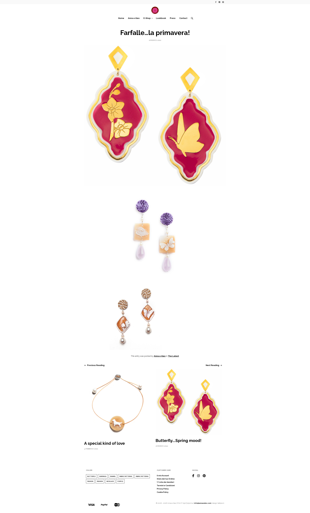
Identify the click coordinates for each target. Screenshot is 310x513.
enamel (113, 476)
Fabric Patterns (125, 476)
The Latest (173, 356)
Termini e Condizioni (166, 485)
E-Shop (147, 18)
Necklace (110, 481)
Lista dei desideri (166, 482)
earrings (102, 476)
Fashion (90, 481)
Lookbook (161, 18)
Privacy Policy (163, 489)
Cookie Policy (162, 492)
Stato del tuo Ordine (166, 479)
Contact (183, 18)
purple (120, 481)
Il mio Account (163, 476)
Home (121, 18)
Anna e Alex (134, 18)
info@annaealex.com (202, 503)
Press (172, 18)
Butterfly (91, 476)
